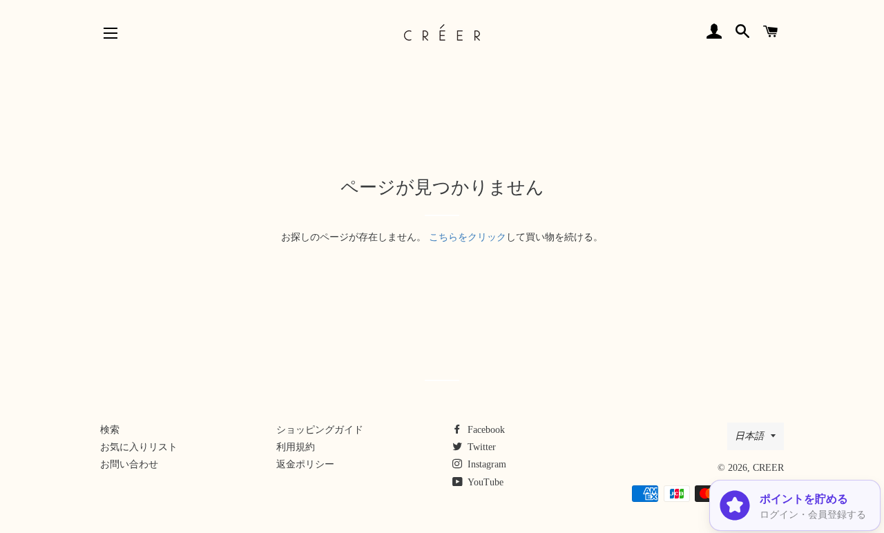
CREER (768, 468)
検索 (109, 430)
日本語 (749, 436)
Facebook (485, 430)
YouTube (484, 482)
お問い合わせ (129, 464)
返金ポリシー (305, 464)
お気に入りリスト (138, 447)
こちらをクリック (467, 237)
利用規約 (295, 447)
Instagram (485, 464)
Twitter (480, 447)
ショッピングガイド (319, 430)
